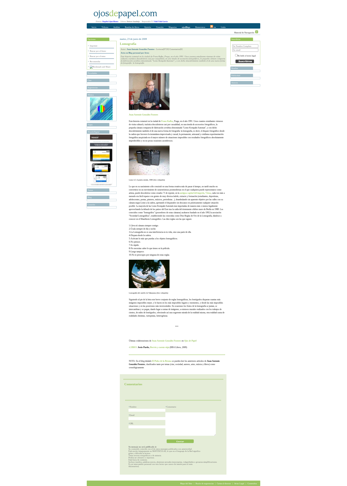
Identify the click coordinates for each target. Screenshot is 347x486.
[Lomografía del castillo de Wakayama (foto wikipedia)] (149, 287)
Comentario (171, 407)
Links (223, 27)
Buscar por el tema (97, 56)
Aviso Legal (239, 483)
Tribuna (105, 27)
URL (132, 423)
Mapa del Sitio (186, 483)
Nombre (133, 407)
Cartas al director (224, 483)
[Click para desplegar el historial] (256, 31)
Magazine (173, 27)
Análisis (116, 27)
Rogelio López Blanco (110, 21)
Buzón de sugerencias (205, 483)
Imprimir (93, 46)
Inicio (94, 27)
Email (132, 415)
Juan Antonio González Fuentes (140, 49)
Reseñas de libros (132, 27)
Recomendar (95, 61)
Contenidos (252, 483)
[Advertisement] (167, 393)
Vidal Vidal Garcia (161, 21)
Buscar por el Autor (98, 51)
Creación (160, 27)
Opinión (147, 27)
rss (214, 27)
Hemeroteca (200, 27)
